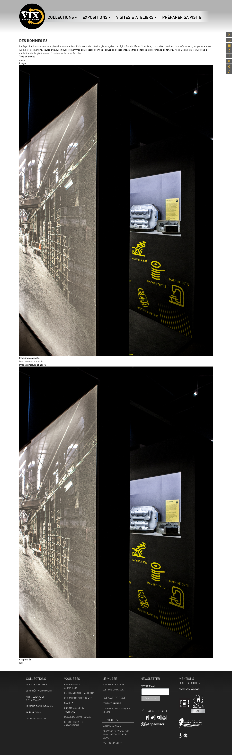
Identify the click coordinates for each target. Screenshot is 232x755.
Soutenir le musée (113, 684)
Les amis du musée (113, 689)
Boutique (229, 61)
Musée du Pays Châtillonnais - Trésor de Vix (45, 7)
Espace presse (229, 55)
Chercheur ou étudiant (78, 698)
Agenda (229, 45)
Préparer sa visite (181, 17)
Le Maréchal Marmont (39, 690)
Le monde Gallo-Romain (39, 706)
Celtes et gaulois (36, 718)
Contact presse (111, 703)
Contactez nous (111, 726)
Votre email (148, 686)
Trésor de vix (33, 712)
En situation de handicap (79, 693)
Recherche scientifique (229, 50)
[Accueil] (32, 16)
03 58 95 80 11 (115, 743)
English (229, 34)
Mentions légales (189, 688)
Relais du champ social (77, 716)
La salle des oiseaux (38, 684)
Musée (229, 40)
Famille (68, 703)
